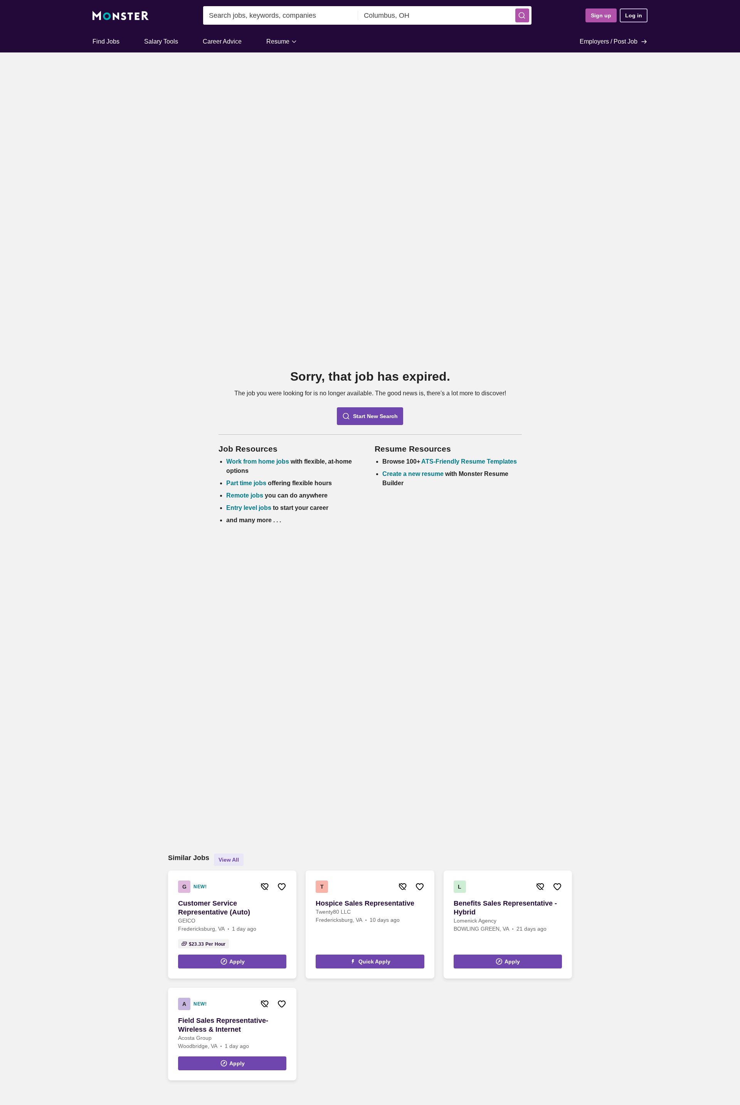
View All (229, 860)
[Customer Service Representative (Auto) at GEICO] (232, 924)
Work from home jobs (257, 461)
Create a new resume (413, 474)
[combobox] (280, 15)
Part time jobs (246, 483)
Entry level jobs (248, 507)
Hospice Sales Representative (365, 903)
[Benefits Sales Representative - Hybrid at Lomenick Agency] (507, 924)
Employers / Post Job (608, 41)
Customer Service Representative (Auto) (214, 907)
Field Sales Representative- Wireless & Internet (223, 1025)
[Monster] (120, 15)
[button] (522, 15)
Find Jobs (105, 41)
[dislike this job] (264, 887)
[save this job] (281, 887)
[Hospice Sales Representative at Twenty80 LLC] (369, 924)
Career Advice (222, 41)
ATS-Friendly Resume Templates (469, 461)
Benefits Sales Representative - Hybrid (505, 907)
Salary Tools (161, 41)
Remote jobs (244, 495)
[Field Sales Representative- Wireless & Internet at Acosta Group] (232, 1034)
